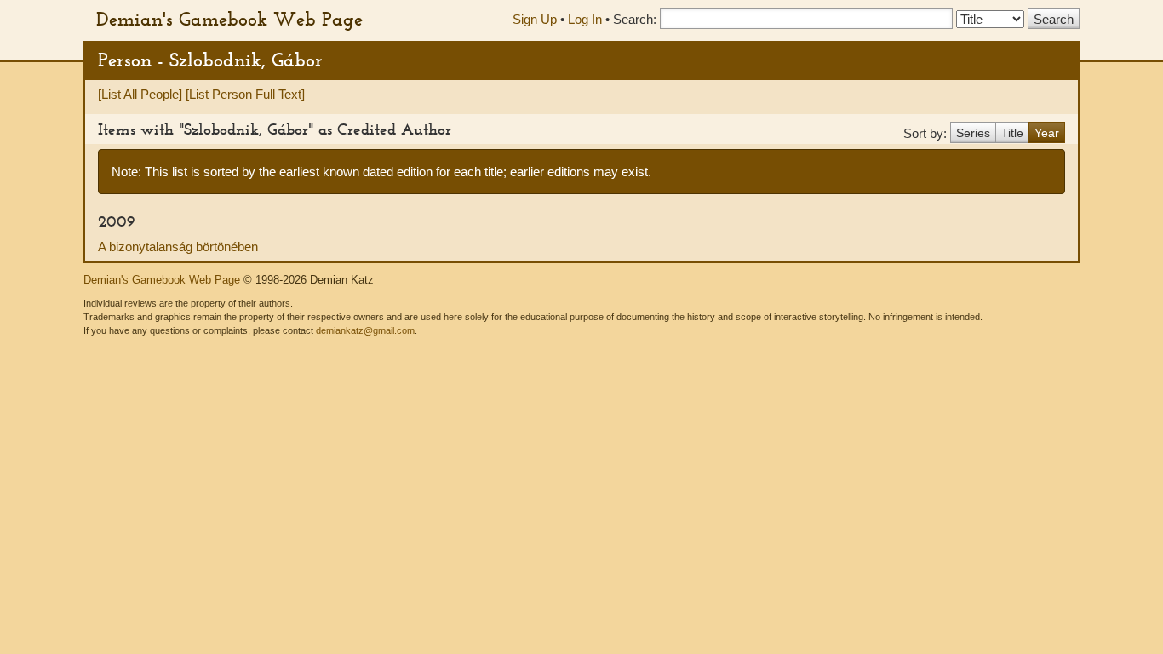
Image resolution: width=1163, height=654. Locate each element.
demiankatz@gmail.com (365, 330)
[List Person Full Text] (245, 94)
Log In (585, 19)
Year (1046, 133)
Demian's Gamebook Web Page (229, 19)
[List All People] (140, 94)
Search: (634, 19)
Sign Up (535, 19)
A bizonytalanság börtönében (178, 246)
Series (973, 133)
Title (1012, 133)
